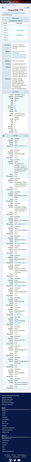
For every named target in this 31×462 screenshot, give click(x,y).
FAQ (3, 447)
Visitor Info (5, 442)
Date (25, 135)
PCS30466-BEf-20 (20, 224)
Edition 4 (6, 35)
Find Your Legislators (7, 430)
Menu (28, 1)
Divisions (4, 425)
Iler (25, 54)
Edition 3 (6, 32)
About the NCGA (6, 438)
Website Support (22, 455)
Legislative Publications (8, 427)
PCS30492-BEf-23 (20, 262)
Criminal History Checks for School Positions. (14, 13)
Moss (24, 56)
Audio (3, 415)
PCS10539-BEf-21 (20, 243)
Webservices (16, 457)
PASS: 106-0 (17, 313)
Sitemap (24, 457)
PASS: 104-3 (17, 322)
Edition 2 (6, 30)
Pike (13, 57)
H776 (26, 7)
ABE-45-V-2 (18, 314)
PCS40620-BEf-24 (20, 285)
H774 (5, 7)
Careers (4, 444)
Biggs (13, 51)
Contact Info (5, 440)
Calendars (4, 417)
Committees (5, 419)
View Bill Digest (15, 18)
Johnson (14, 56)
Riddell (16, 57)
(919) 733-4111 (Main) (8, 402)
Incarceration (20, 30)
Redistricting (5, 432)
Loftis (18, 56)
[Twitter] (15, 460)
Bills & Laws (7, 5)
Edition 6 (6, 39)
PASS (15, 111)
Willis (13, 53)
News (3, 449)
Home (2, 5)
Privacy (14, 455)
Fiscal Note (20, 35)
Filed (5, 25)
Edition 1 (6, 28)
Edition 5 (6, 37)
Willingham (24, 57)
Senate (4, 413)
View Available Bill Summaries (15, 21)
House (4, 410)
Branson (14, 54)
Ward (20, 57)
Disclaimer (7, 455)
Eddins (18, 54)
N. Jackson (17, 51)
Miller (21, 56)
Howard (22, 54)
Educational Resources (8, 451)
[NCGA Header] (11, 2)
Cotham (23, 51)
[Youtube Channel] (19, 460)
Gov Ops (4, 421)
